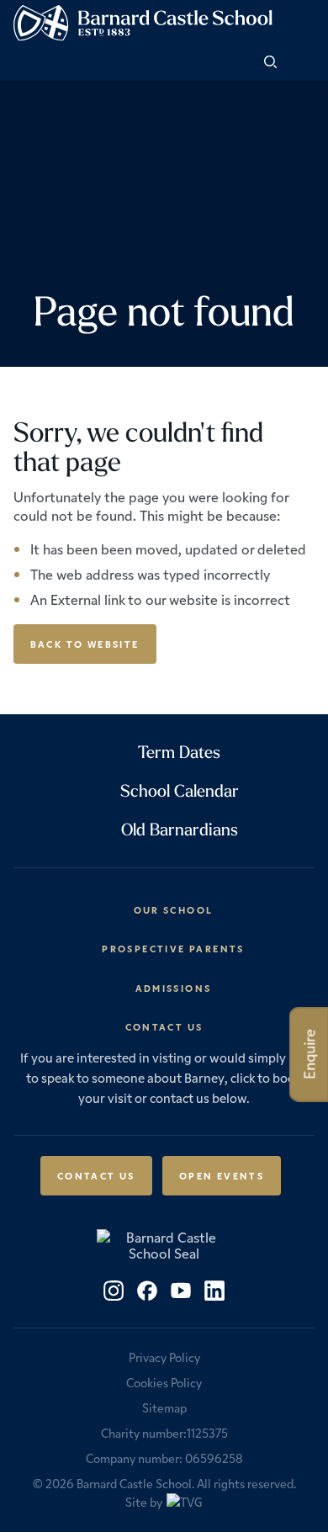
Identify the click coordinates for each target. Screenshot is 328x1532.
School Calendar (179, 790)
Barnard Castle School (134, 1483)
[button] (302, 63)
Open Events (221, 1175)
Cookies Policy (164, 1382)
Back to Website (85, 643)
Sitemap (164, 1407)
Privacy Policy (164, 1357)
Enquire (309, 1054)
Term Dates (179, 751)
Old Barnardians (179, 829)
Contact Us (96, 1175)
